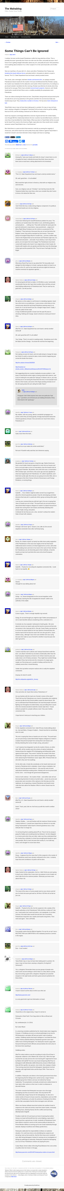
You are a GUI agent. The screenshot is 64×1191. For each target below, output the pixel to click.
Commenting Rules (25, 37)
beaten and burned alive (35, 79)
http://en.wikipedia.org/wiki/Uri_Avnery (27, 679)
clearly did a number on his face (29, 101)
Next (57, 42)
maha (24, 144)
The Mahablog (13, 8)
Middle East (19, 144)
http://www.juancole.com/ (23, 995)
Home (6, 37)
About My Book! (15, 37)
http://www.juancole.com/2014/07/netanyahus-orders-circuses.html (35, 1152)
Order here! (14, 1176)
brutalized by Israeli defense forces (15, 73)
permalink (35, 144)
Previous (7, 42)
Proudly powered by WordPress (32, 1185)
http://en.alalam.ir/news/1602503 (25, 362)
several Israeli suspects (37, 88)
